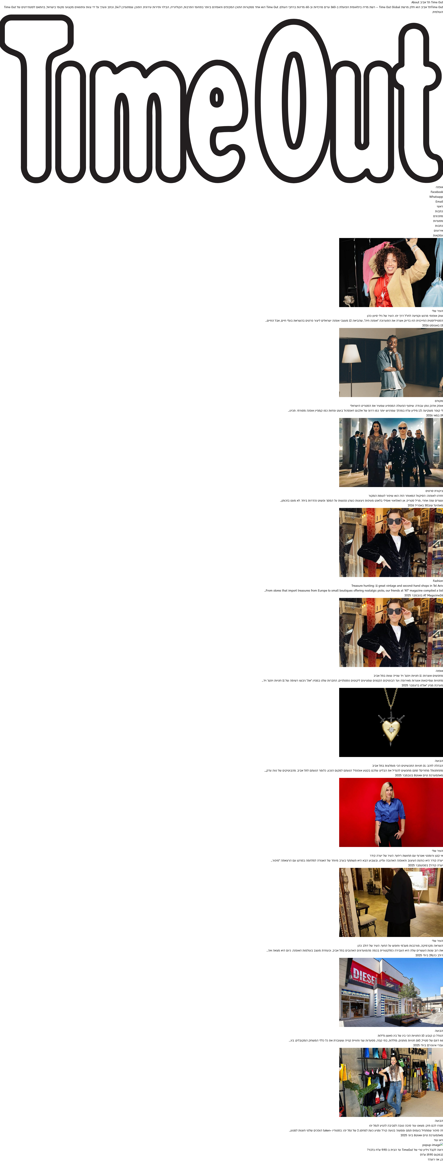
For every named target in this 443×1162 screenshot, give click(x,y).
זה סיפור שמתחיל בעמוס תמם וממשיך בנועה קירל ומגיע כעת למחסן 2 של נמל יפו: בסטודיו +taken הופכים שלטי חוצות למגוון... (366, 1130)
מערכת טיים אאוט (426, 775)
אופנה (439, 671)
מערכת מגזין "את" (432, 685)
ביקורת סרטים (434, 491)
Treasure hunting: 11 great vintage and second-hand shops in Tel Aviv (397, 586)
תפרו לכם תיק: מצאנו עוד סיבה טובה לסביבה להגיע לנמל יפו (406, 1126)
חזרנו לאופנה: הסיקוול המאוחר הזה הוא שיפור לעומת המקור (406, 496)
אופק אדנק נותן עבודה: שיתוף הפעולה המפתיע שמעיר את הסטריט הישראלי (396, 406)
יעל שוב (432, 505)
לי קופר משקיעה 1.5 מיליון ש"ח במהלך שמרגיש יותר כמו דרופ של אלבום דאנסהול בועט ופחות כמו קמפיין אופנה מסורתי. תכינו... (365, 411)
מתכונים (438, 216)
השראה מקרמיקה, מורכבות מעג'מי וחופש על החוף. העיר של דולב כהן (400, 946)
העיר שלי (437, 311)
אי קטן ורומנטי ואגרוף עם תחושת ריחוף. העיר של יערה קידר (406, 856)
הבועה (439, 761)
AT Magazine (431, 595)
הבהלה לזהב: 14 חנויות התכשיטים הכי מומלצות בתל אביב (407, 766)
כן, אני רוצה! (435, 1159)
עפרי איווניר (436, 1045)
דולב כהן (437, 955)
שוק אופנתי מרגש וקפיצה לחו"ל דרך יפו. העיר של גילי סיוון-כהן (405, 316)
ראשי (440, 206)
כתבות (439, 211)
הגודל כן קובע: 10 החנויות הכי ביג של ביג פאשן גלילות (410, 1036)
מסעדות (438, 221)
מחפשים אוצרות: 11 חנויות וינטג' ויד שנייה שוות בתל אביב (408, 676)
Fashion (438, 581)
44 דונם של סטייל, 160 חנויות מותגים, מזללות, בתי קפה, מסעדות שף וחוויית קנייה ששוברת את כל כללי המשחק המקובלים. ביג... (366, 1040)
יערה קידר (437, 865)
